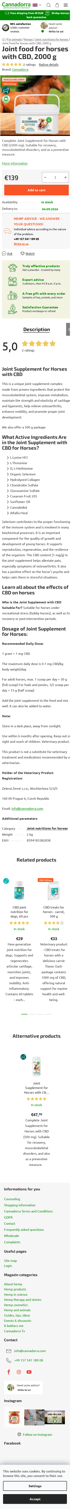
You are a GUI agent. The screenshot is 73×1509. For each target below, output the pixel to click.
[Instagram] (19, 1372)
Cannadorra (20, 69)
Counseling (12, 1199)
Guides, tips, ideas (17, 1315)
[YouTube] (29, 1372)
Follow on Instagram (37, 1434)
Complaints (12, 1242)
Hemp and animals (17, 1310)
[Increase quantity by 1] (65, 177)
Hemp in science (16, 1294)
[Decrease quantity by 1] (45, 177)
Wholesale (11, 1235)
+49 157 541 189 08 (28, 1360)
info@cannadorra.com (30, 1351)
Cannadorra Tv (14, 1331)
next (68, 908)
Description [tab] (36, 329)
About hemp (13, 1284)
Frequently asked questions (24, 1229)
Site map (10, 1260)
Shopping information (19, 1205)
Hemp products (15, 1289)
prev (4, 908)
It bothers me (14, 1326)
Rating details (49, 64)
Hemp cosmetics (16, 1305)
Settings (35, 1486)
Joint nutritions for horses (47, 828)
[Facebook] (8, 1372)
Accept (35, 1499)
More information (15, 163)
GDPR (8, 1217)
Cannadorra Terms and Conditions (28, 1211)
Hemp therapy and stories (22, 1299)
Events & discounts (17, 1320)
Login (8, 1266)
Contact (9, 1223)
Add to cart (36, 190)
